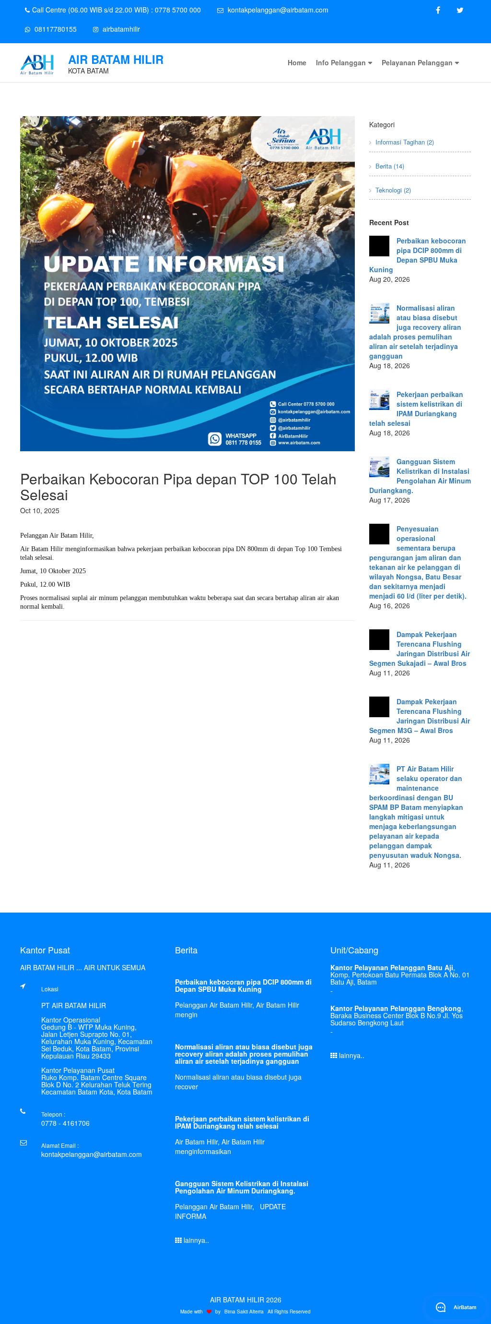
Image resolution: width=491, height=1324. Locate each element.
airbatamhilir (120, 29)
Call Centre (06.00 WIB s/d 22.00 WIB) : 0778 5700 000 (116, 9)
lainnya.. (195, 1240)
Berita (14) (389, 165)
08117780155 (55, 29)
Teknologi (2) (392, 189)
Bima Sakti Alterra (244, 1311)
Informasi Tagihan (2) (404, 141)
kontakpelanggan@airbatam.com (277, 9)
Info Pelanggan (341, 62)
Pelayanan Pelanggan (417, 62)
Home (297, 62)
